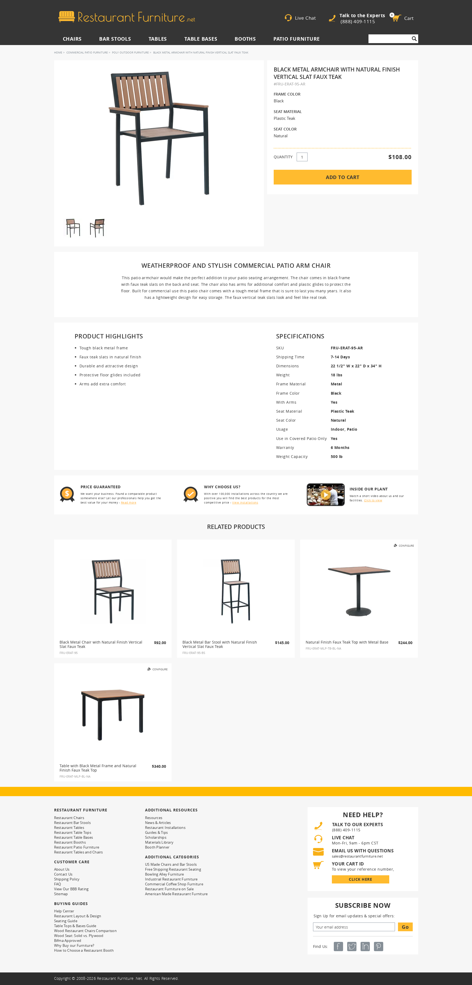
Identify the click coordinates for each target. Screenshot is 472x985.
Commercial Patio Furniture (87, 52)
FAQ (57, 884)
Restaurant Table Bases (73, 837)
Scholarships (155, 837)
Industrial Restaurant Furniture (171, 879)
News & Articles (158, 822)
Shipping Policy (67, 879)
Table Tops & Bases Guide (75, 925)
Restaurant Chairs (69, 817)
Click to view (373, 500)
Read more (129, 502)
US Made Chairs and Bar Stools (171, 864)
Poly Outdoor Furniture (130, 52)
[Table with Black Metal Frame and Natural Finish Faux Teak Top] (113, 715)
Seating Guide (65, 920)
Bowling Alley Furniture (164, 874)
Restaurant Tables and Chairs (78, 852)
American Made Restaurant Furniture (176, 893)
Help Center (64, 911)
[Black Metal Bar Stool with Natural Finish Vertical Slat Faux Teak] (236, 591)
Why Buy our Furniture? (74, 945)
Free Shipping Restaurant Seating (173, 869)
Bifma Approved (67, 940)
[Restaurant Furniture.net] (126, 16)
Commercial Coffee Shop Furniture (174, 884)
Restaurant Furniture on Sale (169, 888)
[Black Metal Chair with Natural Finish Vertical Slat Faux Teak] (113, 591)
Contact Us (63, 874)
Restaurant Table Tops (72, 832)
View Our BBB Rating (71, 888)
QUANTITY (283, 156)
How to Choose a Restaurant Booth (84, 950)
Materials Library (159, 842)
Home (58, 52)
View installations (245, 502)
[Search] (414, 38)
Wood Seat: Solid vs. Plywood (79, 935)
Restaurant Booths (70, 842)
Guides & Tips (156, 832)
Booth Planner (157, 847)
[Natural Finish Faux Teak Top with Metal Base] (359, 591)
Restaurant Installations (165, 827)
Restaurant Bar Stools (72, 822)
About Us (62, 869)
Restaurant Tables (69, 827)
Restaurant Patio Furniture (76, 847)
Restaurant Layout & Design (77, 915)
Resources (153, 817)
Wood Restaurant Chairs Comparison (85, 930)
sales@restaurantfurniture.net (357, 856)
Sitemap (61, 893)
